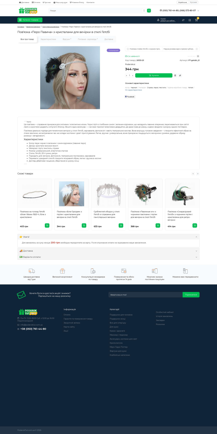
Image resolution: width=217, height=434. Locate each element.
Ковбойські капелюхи (120, 355)
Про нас (47, 2)
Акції (66, 331)
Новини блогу (78, 2)
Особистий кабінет (165, 312)
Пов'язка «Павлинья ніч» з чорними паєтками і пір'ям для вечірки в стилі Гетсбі (144, 214)
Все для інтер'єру (118, 323)
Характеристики (48, 39)
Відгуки (67, 39)
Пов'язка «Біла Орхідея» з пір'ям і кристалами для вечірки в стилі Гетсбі (69, 214)
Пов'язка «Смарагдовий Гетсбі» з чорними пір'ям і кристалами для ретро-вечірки (180, 215)
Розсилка (160, 324)
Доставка (25, 2)
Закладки (160, 320)
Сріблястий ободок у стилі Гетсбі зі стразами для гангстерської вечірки (107, 214)
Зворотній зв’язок (72, 323)
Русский (193, 2)
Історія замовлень (164, 316)
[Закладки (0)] (189, 20)
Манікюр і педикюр (119, 335)
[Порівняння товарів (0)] (183, 20)
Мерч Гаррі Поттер (119, 347)
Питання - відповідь (88, 39)
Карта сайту (69, 327)
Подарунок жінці (117, 319)
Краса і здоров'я (117, 331)
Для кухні (114, 327)
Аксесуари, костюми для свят (123, 339)
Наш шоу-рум (61, 2)
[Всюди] (144, 11)
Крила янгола (116, 343)
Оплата (37, 2)
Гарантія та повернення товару (78, 319)
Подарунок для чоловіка (121, 315)
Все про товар (27, 39)
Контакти (90, 2)
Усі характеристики (133, 90)
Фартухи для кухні (118, 351)
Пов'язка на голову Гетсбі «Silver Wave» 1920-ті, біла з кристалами (33, 214)
